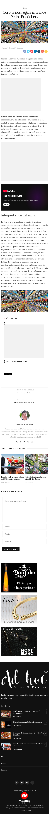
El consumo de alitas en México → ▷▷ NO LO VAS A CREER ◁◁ (29, 734)
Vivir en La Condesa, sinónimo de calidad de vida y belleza (35, 478)
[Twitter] (24, 441)
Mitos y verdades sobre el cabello (24, 403)
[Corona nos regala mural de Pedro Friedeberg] (24, 32)
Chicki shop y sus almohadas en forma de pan (27, 722)
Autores (3, 763)
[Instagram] (32, 441)
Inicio (3, 756)
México (24, 8)
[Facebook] (20, 441)
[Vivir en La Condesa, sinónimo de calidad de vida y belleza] (36, 464)
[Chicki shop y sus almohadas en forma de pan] (6, 724)
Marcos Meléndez (8, 48)
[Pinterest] (28, 441)
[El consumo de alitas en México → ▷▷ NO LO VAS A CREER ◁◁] (6, 735)
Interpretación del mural (16, 361)
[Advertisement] (21, 94)
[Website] (17, 441)
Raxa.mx (16, 808)
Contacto (4, 770)
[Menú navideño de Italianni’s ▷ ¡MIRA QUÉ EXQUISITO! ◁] (6, 713)
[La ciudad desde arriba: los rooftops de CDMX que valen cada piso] (12, 464)
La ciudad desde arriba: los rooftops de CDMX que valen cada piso (12, 478)
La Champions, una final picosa (24, 393)
